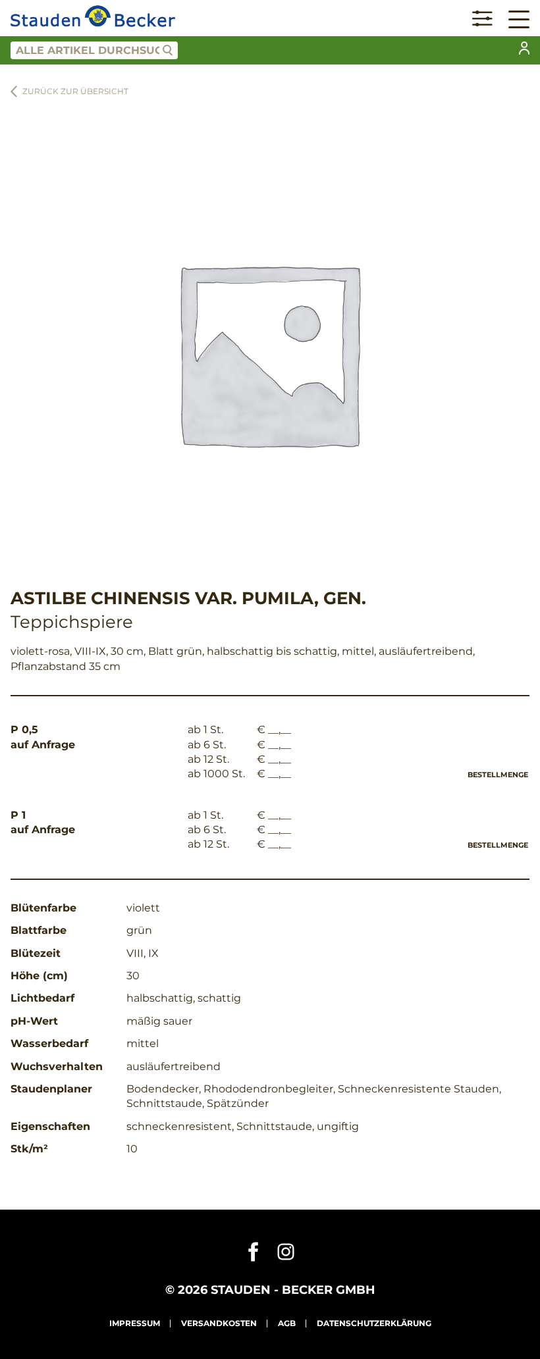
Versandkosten (219, 1323)
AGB (287, 1323)
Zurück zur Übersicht (75, 91)
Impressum (134, 1323)
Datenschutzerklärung (374, 1323)
